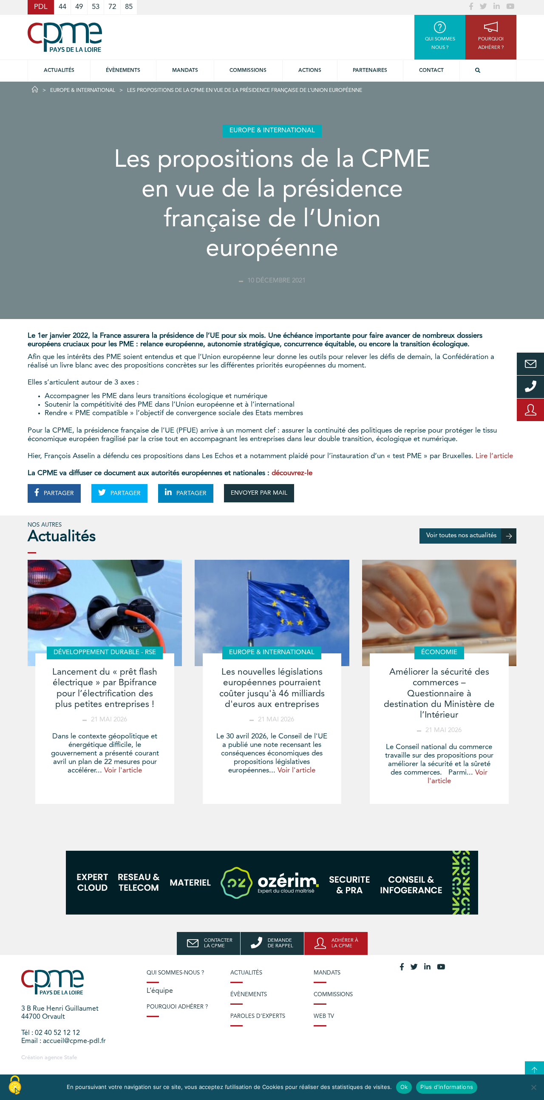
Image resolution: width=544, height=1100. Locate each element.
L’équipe (160, 991)
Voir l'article (123, 770)
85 (129, 7)
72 (112, 7)
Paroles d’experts (257, 1016)
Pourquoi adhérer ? (177, 1007)
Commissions (333, 994)
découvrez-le (292, 473)
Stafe (70, 1057)
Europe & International (82, 90)
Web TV (324, 1016)
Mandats (185, 70)
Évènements (123, 70)
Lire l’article (494, 456)
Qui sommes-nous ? (175, 973)
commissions (248, 70)
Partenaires (370, 70)
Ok (404, 1086)
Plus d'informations (446, 1086)
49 (79, 7)
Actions (309, 70)
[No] (533, 1087)
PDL (41, 7)
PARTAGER (58, 493)
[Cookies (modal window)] (15, 1085)
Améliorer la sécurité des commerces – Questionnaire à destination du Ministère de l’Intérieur (439, 694)
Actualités (59, 70)
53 (95, 7)
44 (62, 7)
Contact (431, 70)
